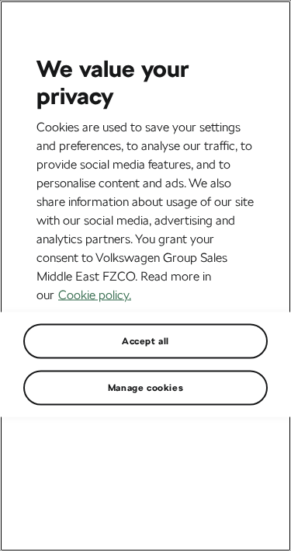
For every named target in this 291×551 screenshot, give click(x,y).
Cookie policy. (94, 294)
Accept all (145, 340)
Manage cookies (145, 387)
